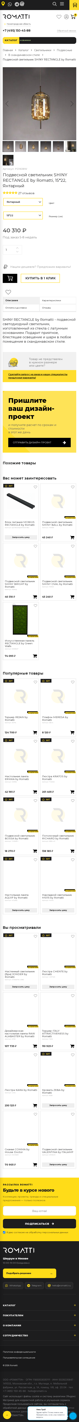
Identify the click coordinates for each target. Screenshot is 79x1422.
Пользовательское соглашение (19, 1357)
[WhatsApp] (10, 4)
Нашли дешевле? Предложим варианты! (40, 267)
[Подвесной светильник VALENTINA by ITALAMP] (58, 1128)
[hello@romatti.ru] (22, 4)
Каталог (11, 40)
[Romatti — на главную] (18, 1250)
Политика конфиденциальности (19, 1352)
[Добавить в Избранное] (35, 487)
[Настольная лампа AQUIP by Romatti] (20, 874)
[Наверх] (7, 1415)
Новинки (25, 40)
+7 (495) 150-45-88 (16, 30)
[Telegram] (17, 4)
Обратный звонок (66, 30)
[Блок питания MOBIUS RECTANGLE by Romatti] (20, 501)
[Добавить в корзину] (72, 537)
